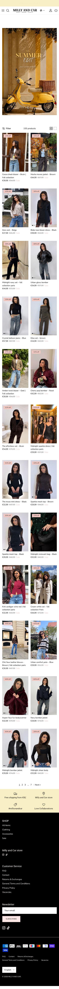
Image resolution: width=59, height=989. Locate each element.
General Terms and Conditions (16, 883)
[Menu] (3, 10)
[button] (42, 10)
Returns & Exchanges (12, 879)
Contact (5, 875)
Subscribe (11, 919)
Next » (38, 784)
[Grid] (51, 128)
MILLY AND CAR (14, 977)
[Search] (9, 10)
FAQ (4, 870)
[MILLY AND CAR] (25, 10)
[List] (55, 128)
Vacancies (6, 892)
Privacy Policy (8, 888)
